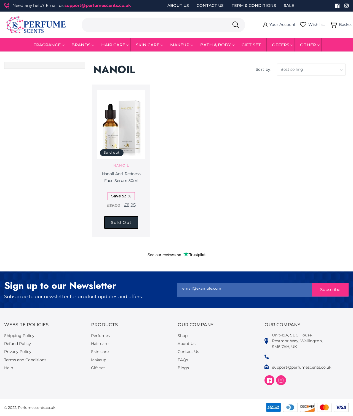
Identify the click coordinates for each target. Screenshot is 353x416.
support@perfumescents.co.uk (98, 5)
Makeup (98, 359)
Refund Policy (17, 343)
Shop (183, 335)
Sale (289, 5)
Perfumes (100, 335)
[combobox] (163, 25)
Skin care (100, 351)
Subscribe (330, 289)
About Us (178, 5)
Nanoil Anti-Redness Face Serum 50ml (121, 177)
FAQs (183, 359)
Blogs (183, 367)
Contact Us (210, 5)
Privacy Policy (17, 351)
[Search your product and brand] (236, 25)
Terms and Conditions (25, 359)
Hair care (99, 343)
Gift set (98, 367)
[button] (47, 45)
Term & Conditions (253, 5)
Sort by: (263, 69)
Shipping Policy (19, 335)
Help (8, 367)
